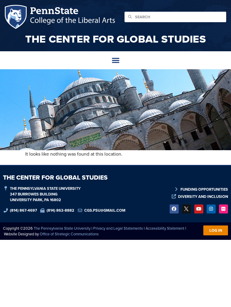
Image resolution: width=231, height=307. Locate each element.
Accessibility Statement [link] (165, 228)
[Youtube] (198, 208)
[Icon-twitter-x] (186, 208)
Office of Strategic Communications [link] (69, 234)
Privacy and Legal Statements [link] (118, 228)
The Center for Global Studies (115, 38)
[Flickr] (223, 208)
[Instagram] (211, 208)
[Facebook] (174, 208)
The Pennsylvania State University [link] (62, 228)
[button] (115, 60)
